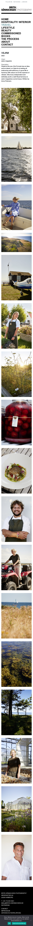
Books (5, 36)
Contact (4, 909)
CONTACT (7, 44)
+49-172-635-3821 (8, 901)
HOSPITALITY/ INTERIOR (16, 22)
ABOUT (5, 41)
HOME (5, 19)
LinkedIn (24, 2)
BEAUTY (6, 30)
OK (9, 923)
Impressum (5, 911)
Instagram (16, 2)
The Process (10, 39)
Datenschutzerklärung (11, 913)
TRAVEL (6, 25)
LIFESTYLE (8, 27)
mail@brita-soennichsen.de (12, 903)
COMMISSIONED (11, 33)
